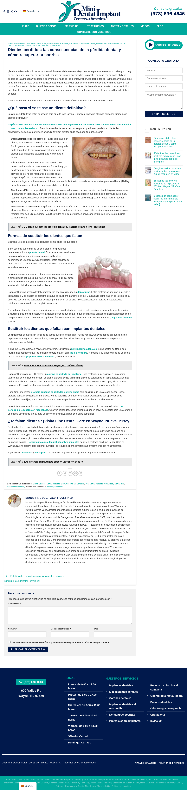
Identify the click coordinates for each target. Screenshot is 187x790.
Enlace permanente (55, 487)
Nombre (12, 629)
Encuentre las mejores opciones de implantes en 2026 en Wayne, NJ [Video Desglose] (167, 185)
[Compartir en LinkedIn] (80, 473)
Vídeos (145, 26)
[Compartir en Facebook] (59, 473)
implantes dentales (121, 317)
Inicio (25, 26)
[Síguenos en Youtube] (15, 11)
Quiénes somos (46, 26)
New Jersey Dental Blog (114, 484)
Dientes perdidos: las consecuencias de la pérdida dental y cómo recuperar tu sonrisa (165, 142)
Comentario (14, 603)
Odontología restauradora (46, 45)
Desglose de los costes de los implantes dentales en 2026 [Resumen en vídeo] (167, 171)
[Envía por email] (70, 473)
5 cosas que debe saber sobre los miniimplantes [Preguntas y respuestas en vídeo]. (168, 200)
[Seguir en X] (12, 11)
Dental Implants (53, 484)
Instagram (40, 452)
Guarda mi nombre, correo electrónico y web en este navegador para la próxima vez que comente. (61, 642)
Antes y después (122, 26)
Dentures (65, 484)
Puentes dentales (17, 44)
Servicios (72, 26)
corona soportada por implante (64, 374)
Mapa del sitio (103, 786)
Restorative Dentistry (16, 487)
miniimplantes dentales (84, 349)
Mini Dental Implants (94, 484)
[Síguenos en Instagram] (8, 11)
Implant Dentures (77, 484)
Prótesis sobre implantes (82, 44)
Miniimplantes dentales (108, 44)
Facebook (27, 452)
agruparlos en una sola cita (39, 356)
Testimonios (95, 26)
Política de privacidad (121, 786)
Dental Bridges (39, 484)
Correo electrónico (61, 629)
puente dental (37, 252)
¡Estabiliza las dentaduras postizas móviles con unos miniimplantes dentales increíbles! (167, 157)
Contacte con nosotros (94, 32)
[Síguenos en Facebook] (4, 11)
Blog (159, 26)
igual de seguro (78, 353)
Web (96, 629)
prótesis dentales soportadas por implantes (55, 392)
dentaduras (83, 292)
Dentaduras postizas (57, 44)
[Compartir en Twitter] (65, 473)
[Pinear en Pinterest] (75, 473)
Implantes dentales (36, 44)
